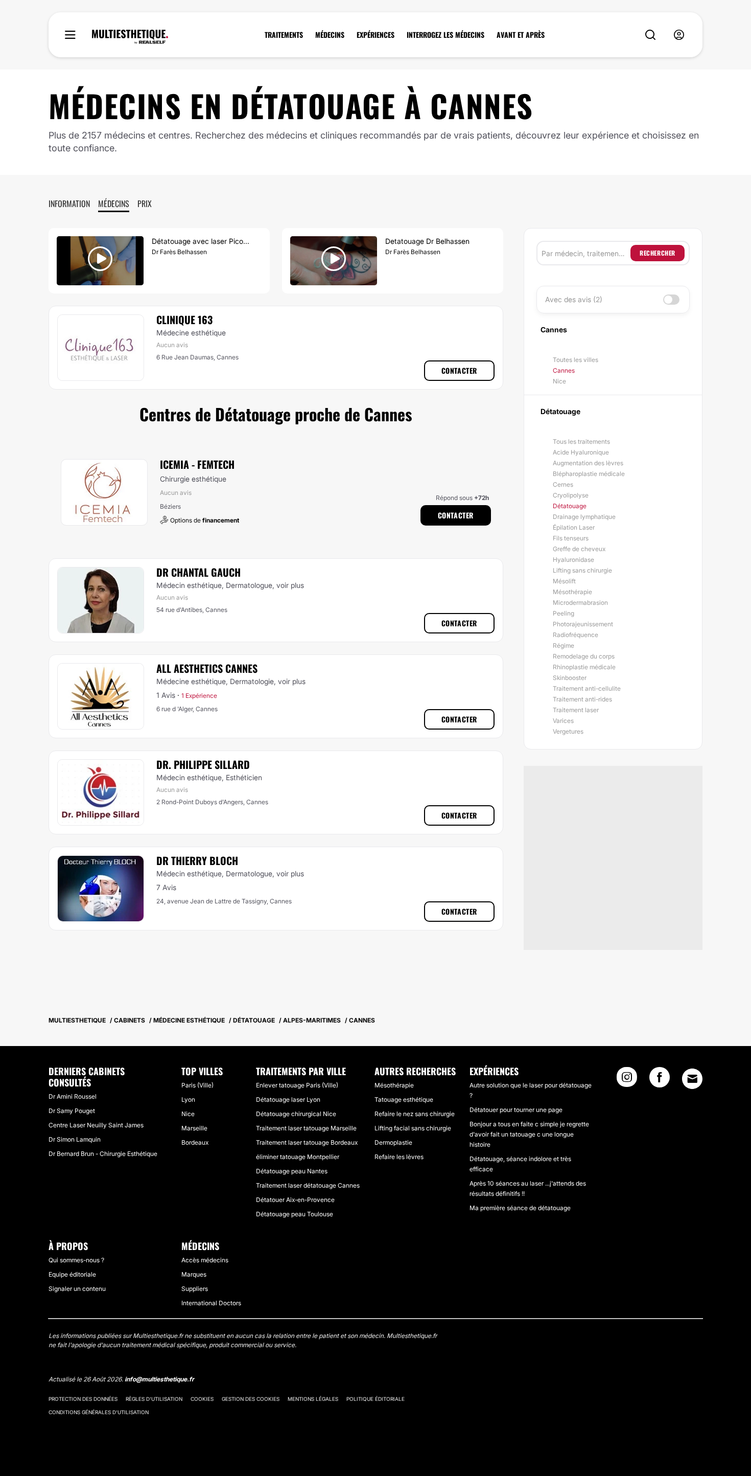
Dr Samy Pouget (72, 1111)
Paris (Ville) (197, 1085)
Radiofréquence (575, 635)
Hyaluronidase (573, 559)
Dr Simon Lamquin (75, 1139)
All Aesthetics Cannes (206, 668)
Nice (559, 381)
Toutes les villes (575, 360)
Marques (193, 1274)
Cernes (563, 484)
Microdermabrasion (580, 602)
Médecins (113, 203)
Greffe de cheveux (579, 549)
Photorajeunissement (583, 624)
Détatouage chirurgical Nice (296, 1114)
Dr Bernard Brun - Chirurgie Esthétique (103, 1153)
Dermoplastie (393, 1142)
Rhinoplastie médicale (584, 667)
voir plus (290, 585)
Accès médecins (204, 1260)
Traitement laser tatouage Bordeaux (307, 1142)
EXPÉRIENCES (375, 35)
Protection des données (83, 1399)
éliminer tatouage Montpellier (297, 1157)
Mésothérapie (572, 592)
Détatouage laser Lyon (288, 1099)
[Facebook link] (659, 1080)
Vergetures (568, 731)
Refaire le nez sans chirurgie (414, 1114)
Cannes (564, 370)
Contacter (459, 370)
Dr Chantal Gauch (198, 572)
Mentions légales (313, 1399)
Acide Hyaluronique (581, 452)
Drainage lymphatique (584, 516)
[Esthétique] (130, 37)
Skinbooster (569, 678)
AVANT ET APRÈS (521, 35)
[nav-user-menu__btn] (679, 35)
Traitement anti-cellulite (587, 688)
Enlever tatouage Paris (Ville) (297, 1085)
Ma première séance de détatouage (520, 1208)
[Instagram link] (627, 1080)
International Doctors (211, 1303)
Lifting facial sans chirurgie (412, 1128)
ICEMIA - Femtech (197, 464)
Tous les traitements (581, 441)
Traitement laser (576, 710)
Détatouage (569, 506)
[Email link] (692, 1079)
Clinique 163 (184, 319)
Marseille (194, 1128)
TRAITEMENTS (284, 35)
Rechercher (657, 252)
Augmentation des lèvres (588, 463)
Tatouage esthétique (403, 1099)
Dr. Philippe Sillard (203, 764)
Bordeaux (194, 1142)
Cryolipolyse (571, 495)
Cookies (202, 1399)
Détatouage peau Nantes (291, 1171)
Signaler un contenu (77, 1288)
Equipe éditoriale (72, 1274)
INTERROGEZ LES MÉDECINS (445, 35)
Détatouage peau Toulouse (294, 1214)
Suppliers (194, 1288)
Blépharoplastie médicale (589, 474)
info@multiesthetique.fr (159, 1379)
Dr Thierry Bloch (197, 860)
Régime (563, 645)
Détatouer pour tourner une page (516, 1110)
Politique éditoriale (375, 1399)
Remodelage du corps (584, 656)
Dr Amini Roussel (73, 1096)
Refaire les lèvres (399, 1157)
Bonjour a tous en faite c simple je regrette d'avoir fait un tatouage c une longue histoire (529, 1134)
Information (69, 203)
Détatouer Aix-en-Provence (295, 1199)
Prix (144, 203)
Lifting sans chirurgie (582, 570)
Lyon (188, 1099)
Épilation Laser (574, 527)
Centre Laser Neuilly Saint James (96, 1125)
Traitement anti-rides (582, 699)
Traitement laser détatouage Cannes (308, 1185)
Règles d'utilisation (154, 1399)
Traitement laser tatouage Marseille (306, 1128)
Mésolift (564, 581)
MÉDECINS (329, 35)
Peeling (563, 613)
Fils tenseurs (571, 538)
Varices (563, 720)
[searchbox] (586, 253)
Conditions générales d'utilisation (99, 1412)
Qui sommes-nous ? (76, 1260)
